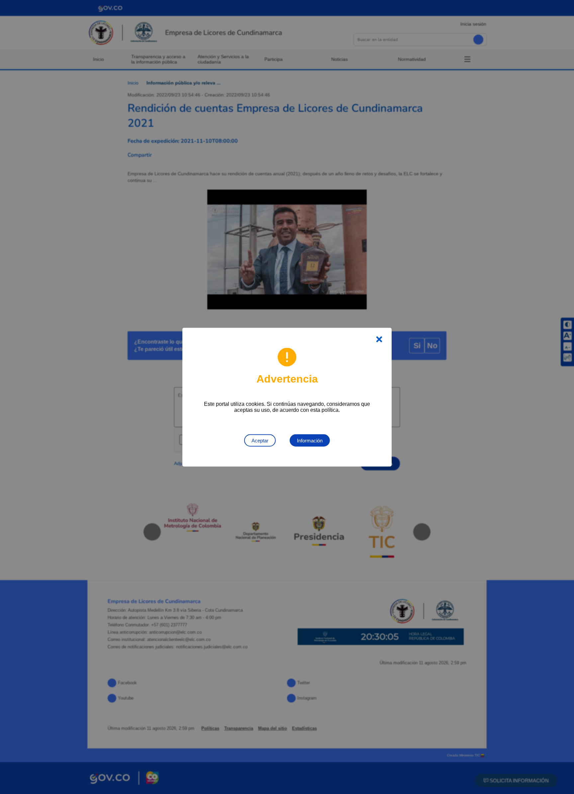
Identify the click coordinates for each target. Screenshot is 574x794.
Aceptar (259, 440)
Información (310, 440)
